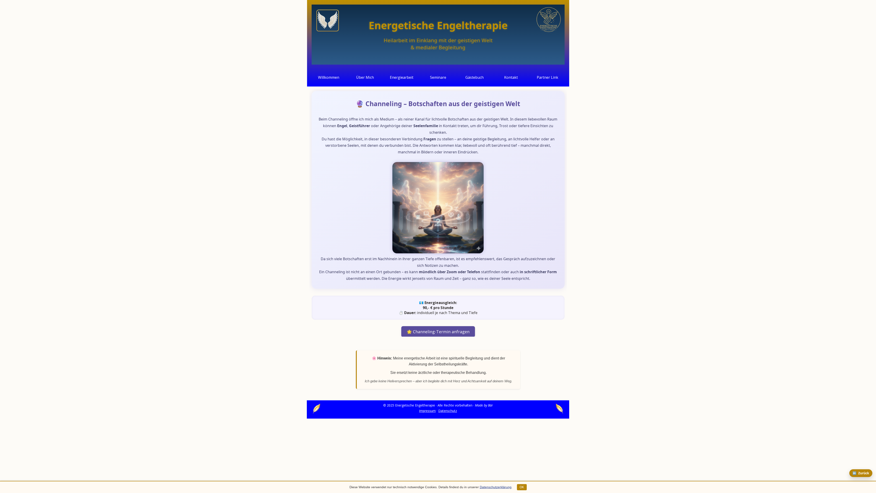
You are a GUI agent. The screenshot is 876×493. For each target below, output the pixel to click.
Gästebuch (474, 77)
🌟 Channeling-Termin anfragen (438, 331)
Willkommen (328, 77)
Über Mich (365, 77)
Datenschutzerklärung (495, 487)
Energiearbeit (401, 77)
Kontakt (511, 77)
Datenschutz (447, 411)
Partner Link (547, 77)
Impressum (427, 411)
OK (522, 487)
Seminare (438, 77)
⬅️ (861, 473)
